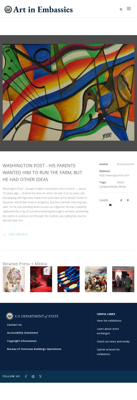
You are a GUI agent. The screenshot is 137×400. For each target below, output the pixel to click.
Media (122, 186)
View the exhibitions (109, 320)
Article (120, 182)
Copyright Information (22, 341)
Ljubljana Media (108, 186)
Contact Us (14, 324)
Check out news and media (113, 341)
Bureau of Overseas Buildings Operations (34, 349)
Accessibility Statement (22, 332)
